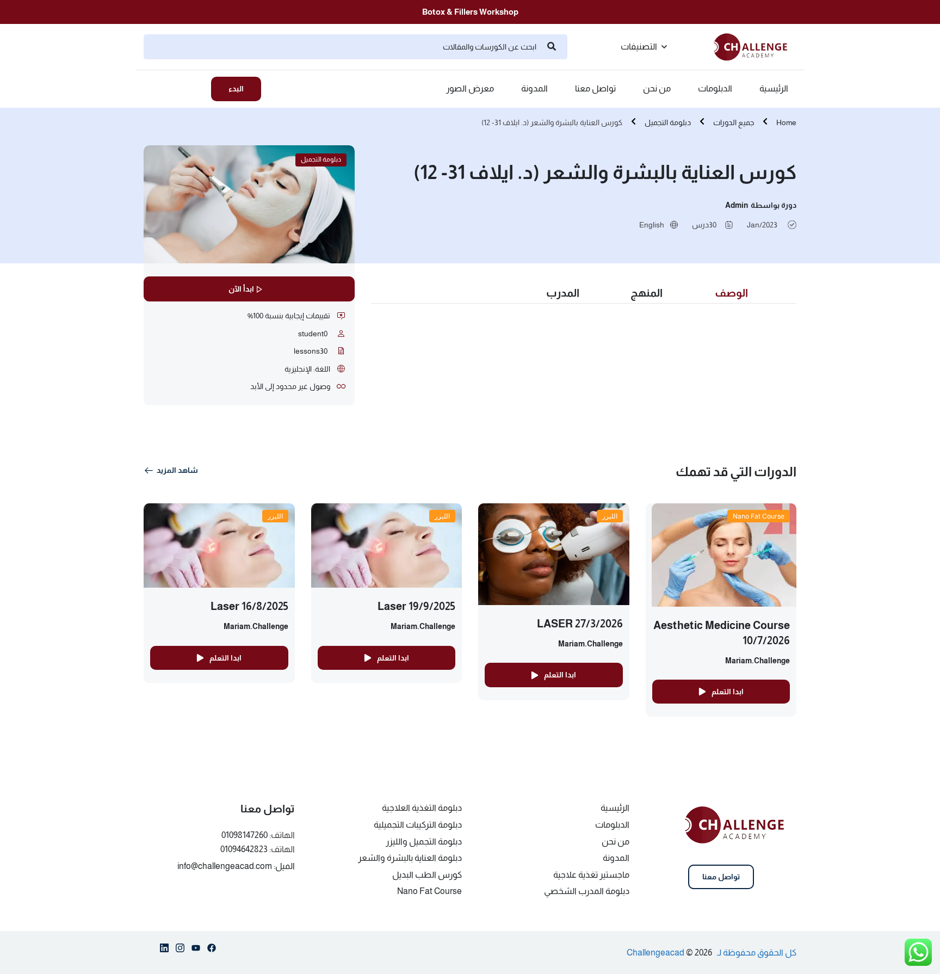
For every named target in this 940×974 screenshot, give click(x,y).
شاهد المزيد (177, 470)
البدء (236, 88)
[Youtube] (195, 950)
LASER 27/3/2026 (580, 624)
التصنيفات (639, 46)
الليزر (609, 516)
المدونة (534, 88)
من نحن (657, 88)
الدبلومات (715, 88)
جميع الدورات (733, 122)
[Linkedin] (164, 950)
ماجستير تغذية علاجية (591, 874)
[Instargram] (180, 950)
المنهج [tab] (646, 293)
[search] (551, 47)
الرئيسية (773, 88)
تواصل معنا (595, 88)
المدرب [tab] (562, 293)
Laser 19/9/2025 (416, 606)
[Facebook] (211, 950)
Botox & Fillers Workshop (470, 11)
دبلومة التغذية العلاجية (422, 807)
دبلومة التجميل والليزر (424, 841)
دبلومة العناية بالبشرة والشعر (410, 857)
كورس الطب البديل (427, 874)
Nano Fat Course (758, 516)
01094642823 (244, 849)
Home (786, 122)
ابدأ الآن (241, 289)
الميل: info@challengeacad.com (236, 866)
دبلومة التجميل (668, 122)
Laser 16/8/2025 (249, 606)
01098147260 (244, 835)
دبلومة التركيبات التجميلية (418, 824)
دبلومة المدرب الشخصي (586, 891)
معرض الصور (470, 88)
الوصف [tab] (731, 293)
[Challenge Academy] (755, 46)
